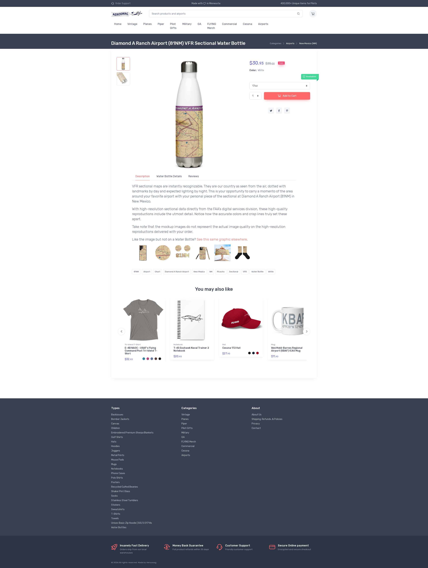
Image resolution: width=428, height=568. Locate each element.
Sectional (233, 271)
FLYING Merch (211, 26)
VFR (245, 271)
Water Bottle (257, 271)
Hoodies (115, 446)
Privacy (256, 423)
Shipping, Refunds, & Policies (267, 419)
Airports (263, 24)
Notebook (178, 344)
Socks (114, 495)
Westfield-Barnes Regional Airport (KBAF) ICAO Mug (286, 349)
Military (187, 24)
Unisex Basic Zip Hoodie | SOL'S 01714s (131, 523)
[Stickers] (163, 253)
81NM (136, 271)
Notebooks (117, 468)
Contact (256, 428)
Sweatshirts (118, 509)
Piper (161, 24)
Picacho (221, 271)
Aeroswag (151, 562)
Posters (115, 482)
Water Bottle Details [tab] (169, 176)
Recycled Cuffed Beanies (124, 486)
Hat (224, 344)
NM (210, 271)
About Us (256, 414)
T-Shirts (115, 514)
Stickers (115, 504)
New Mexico (199, 271)
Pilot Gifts (173, 26)
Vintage (132, 24)
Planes (147, 24)
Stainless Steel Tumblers (124, 500)
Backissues (117, 414)
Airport (146, 271)
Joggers (115, 450)
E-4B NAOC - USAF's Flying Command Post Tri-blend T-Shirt (141, 351)
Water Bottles (118, 527)
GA (199, 24)
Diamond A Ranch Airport (177, 271)
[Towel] (222, 253)
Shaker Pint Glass (120, 491)
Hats (113, 441)
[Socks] (242, 253)
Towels (115, 518)
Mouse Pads (117, 459)
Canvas (115, 423)
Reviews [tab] (193, 176)
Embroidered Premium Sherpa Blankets (132, 432)
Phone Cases (118, 473)
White (271, 271)
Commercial (229, 24)
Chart (157, 271)
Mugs (114, 464)
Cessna (247, 24)
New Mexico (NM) (308, 43)
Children (115, 428)
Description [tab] (142, 176)
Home (117, 24)
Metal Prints (117, 455)
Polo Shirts (117, 477)
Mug (273, 344)
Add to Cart (289, 95)
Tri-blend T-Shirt (133, 344)
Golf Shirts (117, 437)
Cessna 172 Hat (231, 348)
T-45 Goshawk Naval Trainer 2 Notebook (191, 349)
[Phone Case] (143, 253)
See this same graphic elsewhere (222, 239)
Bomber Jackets (120, 419)
